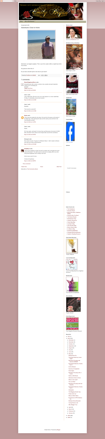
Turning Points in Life (73, 402)
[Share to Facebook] (45, 75)
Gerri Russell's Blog (71, 225)
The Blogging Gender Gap (74, 391)
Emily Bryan (68, 121)
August (70, 347)
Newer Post (24, 166)
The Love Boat (72, 381)
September (71, 345)
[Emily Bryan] (70, 140)
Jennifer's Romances (72, 220)
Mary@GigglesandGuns (30, 82)
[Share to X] (44, 75)
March (70, 409)
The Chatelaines (71, 209)
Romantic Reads (71, 210)
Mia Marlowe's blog (71, 218)
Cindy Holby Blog (71, 222)
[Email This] (41, 75)
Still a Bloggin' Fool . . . (74, 404)
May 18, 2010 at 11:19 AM (30, 111)
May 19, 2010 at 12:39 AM (30, 144)
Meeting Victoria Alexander (75, 400)
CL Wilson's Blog (71, 229)
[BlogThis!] (42, 75)
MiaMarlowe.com (75, 39)
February (71, 411)
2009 (69, 415)
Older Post (59, 166)
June (70, 351)
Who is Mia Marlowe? (29, 21)
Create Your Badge (69, 142)
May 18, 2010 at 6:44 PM (30, 134)
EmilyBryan (27, 148)
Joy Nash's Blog (71, 223)
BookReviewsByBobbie (72, 230)
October (71, 343)
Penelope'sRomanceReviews (73, 232)
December (71, 340)
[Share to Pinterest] (47, 75)
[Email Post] (39, 75)
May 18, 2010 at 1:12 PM (30, 122)
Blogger (58, 429)
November (71, 342)
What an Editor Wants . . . (74, 395)
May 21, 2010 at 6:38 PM (30, 160)
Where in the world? (73, 379)
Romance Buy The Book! (73, 215)
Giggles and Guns (28, 88)
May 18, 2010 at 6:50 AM (30, 90)
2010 (69, 338)
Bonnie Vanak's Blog (72, 227)
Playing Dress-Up (72, 355)
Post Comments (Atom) (32, 169)
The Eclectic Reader (71, 217)
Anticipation (71, 389)
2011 (69, 336)
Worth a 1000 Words (73, 375)
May (70, 353)
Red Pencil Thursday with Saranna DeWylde (74, 361)
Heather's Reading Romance (73, 234)
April (70, 407)
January (71, 413)
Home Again (71, 370)
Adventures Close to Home (75, 377)
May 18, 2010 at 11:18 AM (30, 99)
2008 (69, 417)
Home (21, 21)
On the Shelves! (72, 366)
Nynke (25, 115)
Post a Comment (26, 163)
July (70, 349)
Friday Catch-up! (72, 393)
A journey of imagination (74, 368)
